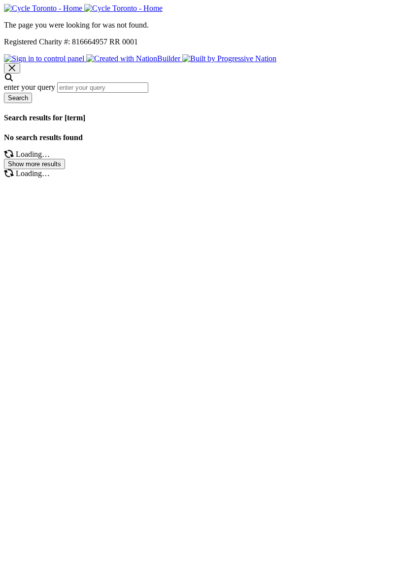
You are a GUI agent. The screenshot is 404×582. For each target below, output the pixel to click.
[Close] (12, 68)
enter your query (29, 87)
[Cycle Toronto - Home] (83, 8)
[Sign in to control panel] (45, 58)
